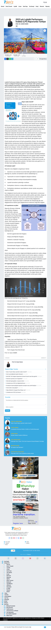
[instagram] (23, 558)
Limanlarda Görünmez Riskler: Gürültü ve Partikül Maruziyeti (25, 429)
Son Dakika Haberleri (11, 613)
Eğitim (8, 578)
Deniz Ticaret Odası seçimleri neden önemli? (16, 371)
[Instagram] (16, 538)
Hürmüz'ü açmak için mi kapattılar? (14, 378)
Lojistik (15, 6)
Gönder (7, 410)
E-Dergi (8, 588)
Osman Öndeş (14, 433)
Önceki (7, 357)
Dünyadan (8, 586)
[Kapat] (50, 618)
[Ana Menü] (46, 2)
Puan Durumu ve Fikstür (12, 610)
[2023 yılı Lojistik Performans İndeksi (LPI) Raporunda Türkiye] (25, 41)
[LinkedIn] (19, 538)
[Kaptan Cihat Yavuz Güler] (7, 452)
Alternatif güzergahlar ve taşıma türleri (15, 381)
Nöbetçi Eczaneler (10, 606)
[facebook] (8, 558)
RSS (13, 550)
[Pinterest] (14, 538)
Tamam (5, 619)
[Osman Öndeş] (7, 434)
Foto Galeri (7, 541)
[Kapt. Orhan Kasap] (7, 440)
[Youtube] (21, 538)
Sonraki (43, 357)
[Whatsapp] (23, 538)
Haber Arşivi (9, 615)
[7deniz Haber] (8, 2)
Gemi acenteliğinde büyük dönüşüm (14, 374)
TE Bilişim (29, 554)
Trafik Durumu (9, 609)
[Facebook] (9, 538)
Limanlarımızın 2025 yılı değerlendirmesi (15, 383)
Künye (6, 544)
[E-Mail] (17, 26)
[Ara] (44, 2)
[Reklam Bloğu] (25, 468)
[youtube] (30, 558)
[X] (12, 538)
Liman (19, 6)
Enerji (37, 6)
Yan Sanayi (31, 6)
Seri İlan (6, 598)
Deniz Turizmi (9, 580)
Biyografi (6, 599)
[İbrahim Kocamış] (7, 446)
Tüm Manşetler (10, 612)
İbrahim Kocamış (15, 445)
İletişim (27, 543)
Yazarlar (7, 543)
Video (27, 541)
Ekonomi (42, 6)
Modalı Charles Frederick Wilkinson (19, 435)
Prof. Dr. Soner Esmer (22, 24)
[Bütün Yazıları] (45, 369)
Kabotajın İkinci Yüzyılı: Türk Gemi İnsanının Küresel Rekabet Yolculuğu (27, 441)
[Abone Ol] (43, 58)
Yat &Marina (9, 583)
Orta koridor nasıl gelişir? (12, 387)
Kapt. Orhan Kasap (15, 439)
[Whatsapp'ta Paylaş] (10, 59)
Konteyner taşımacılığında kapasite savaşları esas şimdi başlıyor (21, 385)
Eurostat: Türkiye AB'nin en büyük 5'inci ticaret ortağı (19, 627)
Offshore (8, 585)
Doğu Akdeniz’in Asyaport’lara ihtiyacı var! (16, 390)
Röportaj (47, 6)
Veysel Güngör (14, 427)
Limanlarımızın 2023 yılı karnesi (13, 392)
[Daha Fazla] (12, 59)
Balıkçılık (8, 582)
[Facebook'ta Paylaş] (5, 59)
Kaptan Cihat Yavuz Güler (17, 451)
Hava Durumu (9, 607)
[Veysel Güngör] (7, 428)
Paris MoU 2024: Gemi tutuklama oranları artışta (22, 453)
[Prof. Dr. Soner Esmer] (9, 22)
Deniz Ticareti (9, 6)
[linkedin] (45, 558)
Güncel (2, 6)
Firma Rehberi (7, 596)
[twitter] (16, 558)
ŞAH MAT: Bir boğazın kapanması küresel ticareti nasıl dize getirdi (21, 376)
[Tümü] (45, 418)
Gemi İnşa (25, 6)
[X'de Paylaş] (7, 59)
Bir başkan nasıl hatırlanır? (17, 447)
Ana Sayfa (6, 561)
